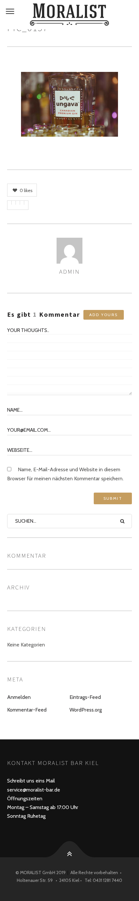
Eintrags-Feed (85, 697)
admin (69, 271)
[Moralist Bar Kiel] (69, 14)
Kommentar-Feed (27, 710)
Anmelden (19, 697)
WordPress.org (86, 710)
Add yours (103, 314)
